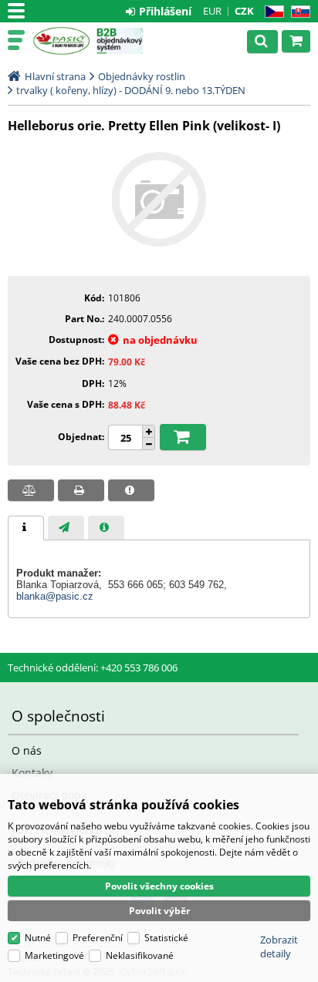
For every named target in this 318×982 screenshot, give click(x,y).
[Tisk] (81, 490)
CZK (244, 11)
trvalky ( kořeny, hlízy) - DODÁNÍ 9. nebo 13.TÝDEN (130, 90)
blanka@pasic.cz (54, 596)
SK (297, 12)
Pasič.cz (61, 40)
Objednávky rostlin (141, 76)
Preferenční (98, 937)
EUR (212, 11)
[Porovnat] (31, 490)
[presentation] (25, 528)
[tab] (26, 528)
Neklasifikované (140, 955)
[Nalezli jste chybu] (131, 490)
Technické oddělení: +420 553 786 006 (93, 667)
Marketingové (54, 955)
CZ (271, 12)
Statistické (166, 937)
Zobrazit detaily (279, 946)
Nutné (38, 937)
